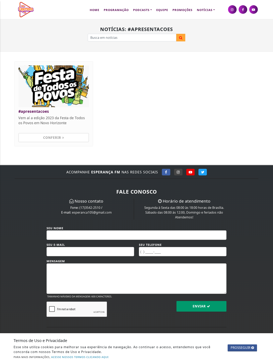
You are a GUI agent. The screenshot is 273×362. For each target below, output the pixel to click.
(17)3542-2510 (89, 207)
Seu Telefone (150, 245)
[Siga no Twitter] (202, 172)
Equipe (162, 10)
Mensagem (56, 261)
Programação (116, 10)
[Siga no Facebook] (166, 172)
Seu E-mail (56, 245)
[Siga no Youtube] (190, 172)
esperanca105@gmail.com (92, 212)
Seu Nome (55, 228)
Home (94, 10)
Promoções (182, 10)
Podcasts (141, 10)
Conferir (52, 137)
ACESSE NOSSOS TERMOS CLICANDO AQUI (80, 357)
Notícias (204, 10)
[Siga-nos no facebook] (243, 9)
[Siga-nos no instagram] (232, 9)
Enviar (200, 306)
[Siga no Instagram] (178, 172)
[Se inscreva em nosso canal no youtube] (253, 9)
